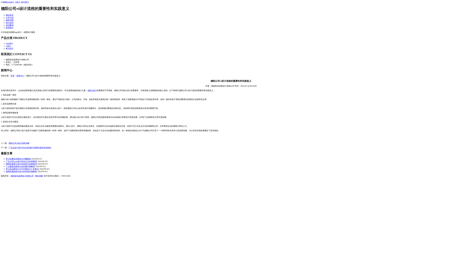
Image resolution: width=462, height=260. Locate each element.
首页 (12, 76)
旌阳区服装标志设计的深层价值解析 (21, 171)
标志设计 (9, 48)
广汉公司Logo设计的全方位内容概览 (21, 161)
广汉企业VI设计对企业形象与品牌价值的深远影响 (30, 148)
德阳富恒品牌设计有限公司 (22, 176)
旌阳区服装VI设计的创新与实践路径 (21, 164)
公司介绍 (9, 18)
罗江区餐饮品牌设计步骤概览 (18, 159)
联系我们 (9, 28)
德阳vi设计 (92, 90)
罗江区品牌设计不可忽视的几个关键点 (22, 169)
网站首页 (9, 15)
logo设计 (9, 43)
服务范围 (9, 20)
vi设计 (8, 46)
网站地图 (39, 176)
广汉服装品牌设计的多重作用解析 (20, 166)
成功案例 (9, 25)
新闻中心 (20, 76)
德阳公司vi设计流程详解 (19, 143)
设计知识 (9, 23)
